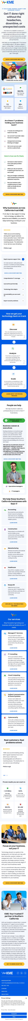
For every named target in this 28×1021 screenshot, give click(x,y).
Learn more (13, 522)
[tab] (14, 420)
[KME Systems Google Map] (7, 90)
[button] (5, 775)
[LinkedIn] (21, 973)
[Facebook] (18, 973)
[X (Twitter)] (25, 973)
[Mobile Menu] (25, 2)
